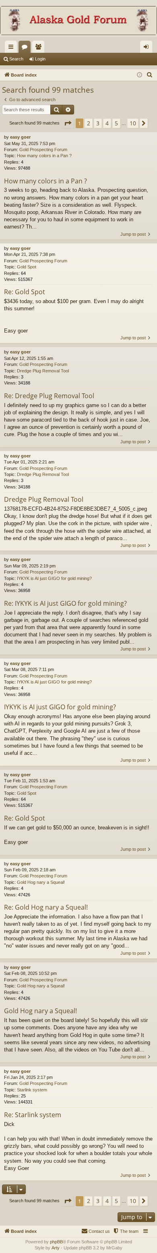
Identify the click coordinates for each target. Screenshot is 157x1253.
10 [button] (133, 123)
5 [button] (116, 123)
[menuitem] (149, 75)
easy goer (20, 137)
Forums (26, 48)
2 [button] (88, 123)
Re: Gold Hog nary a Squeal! (46, 907)
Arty (56, 1247)
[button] (68, 123)
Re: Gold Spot (24, 292)
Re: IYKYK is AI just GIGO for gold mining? (65, 603)
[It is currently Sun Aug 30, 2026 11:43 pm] (139, 75)
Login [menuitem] (147, 48)
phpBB (56, 1241)
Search (16, 58)
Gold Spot (26, 266)
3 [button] (97, 123)
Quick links (12, 48)
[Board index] (78, 21)
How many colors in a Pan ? (44, 155)
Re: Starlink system (32, 1115)
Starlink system (32, 1089)
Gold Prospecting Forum (43, 149)
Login (40, 58)
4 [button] (107, 123)
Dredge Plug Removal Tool (43, 370)
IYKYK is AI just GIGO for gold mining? (54, 578)
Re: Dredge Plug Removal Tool (49, 396)
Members (39, 48)
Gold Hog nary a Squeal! (41, 882)
